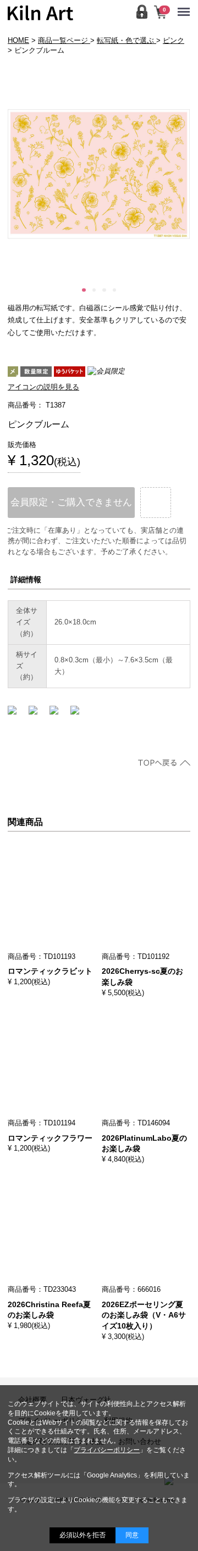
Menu (186, 5)
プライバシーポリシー (107, 1450)
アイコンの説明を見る (43, 387)
